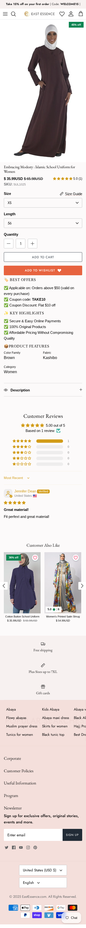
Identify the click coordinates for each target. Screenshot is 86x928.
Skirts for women (55, 726)
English (28, 882)
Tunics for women (19, 734)
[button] (22, 441)
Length (10, 214)
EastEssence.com (34, 896)
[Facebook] (14, 847)
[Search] (16, 14)
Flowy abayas (16, 717)
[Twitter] (6, 847)
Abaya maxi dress (55, 717)
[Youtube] (21, 847)
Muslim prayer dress (21, 726)
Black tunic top (53, 734)
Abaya (11, 709)
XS (9, 202)
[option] (43, 90)
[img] (15, 503)
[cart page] (80, 14)
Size (7, 194)
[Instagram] (28, 847)
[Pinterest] (35, 847)
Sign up (72, 835)
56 (10, 223)
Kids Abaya (50, 709)
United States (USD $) (39, 870)
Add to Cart (43, 257)
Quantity (11, 234)
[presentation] (4, 586)
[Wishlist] (61, 13)
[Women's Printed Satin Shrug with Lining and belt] (62, 582)
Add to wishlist (40, 270)
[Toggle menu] (5, 14)
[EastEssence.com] (39, 14)
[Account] (70, 13)
